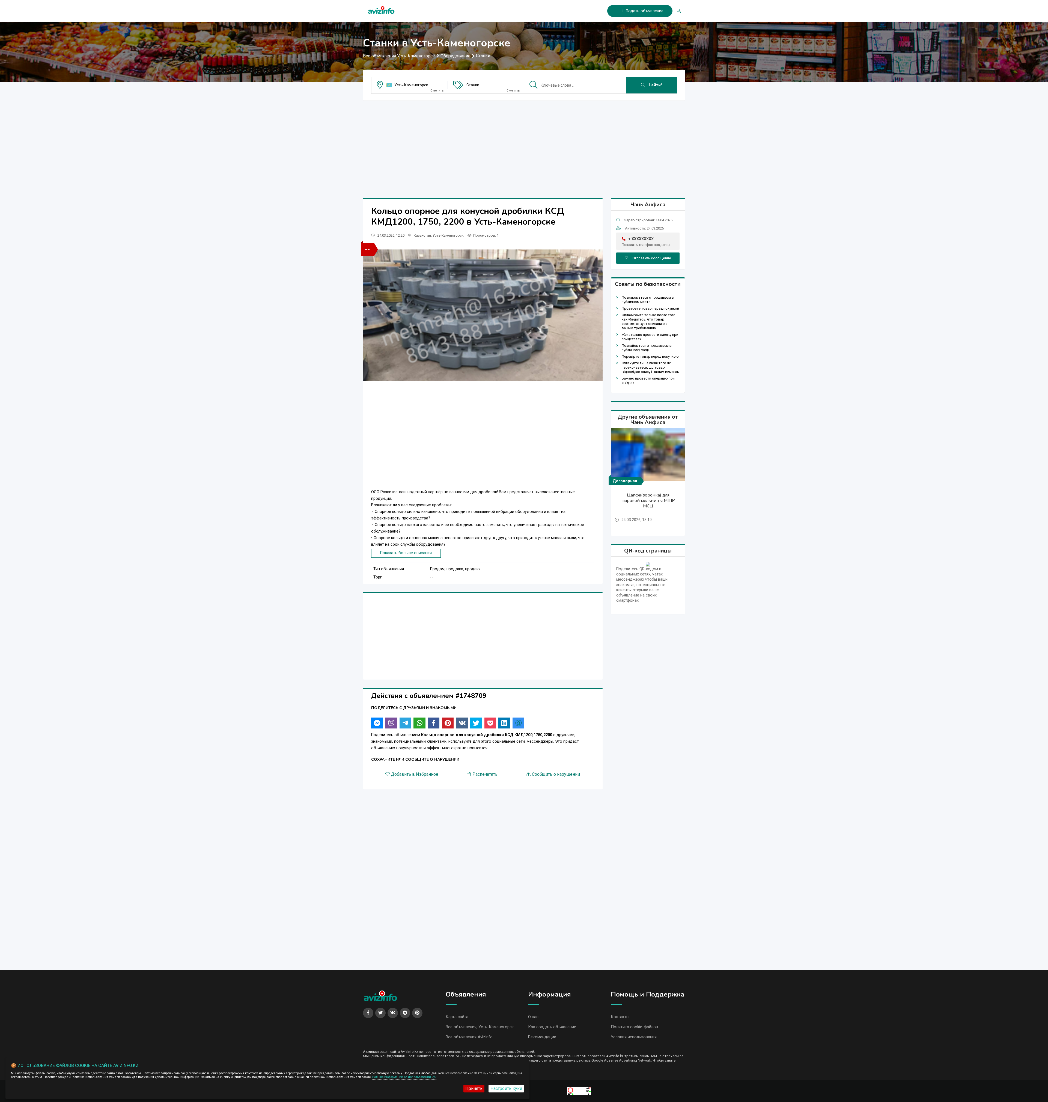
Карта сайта (457, 1016)
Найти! (655, 85)
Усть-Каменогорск (411, 85)
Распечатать (485, 774)
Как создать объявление (552, 1026)
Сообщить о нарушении (556, 774)
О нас (533, 1016)
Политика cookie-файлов (634, 1026)
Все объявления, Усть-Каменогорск (480, 1026)
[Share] (377, 723)
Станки (483, 55)
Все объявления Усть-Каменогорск (399, 55)
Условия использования (634, 1037)
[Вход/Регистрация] (676, 11)
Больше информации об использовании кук (404, 1077)
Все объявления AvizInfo (469, 1037)
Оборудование (455, 55)
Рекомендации (542, 1037)
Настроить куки (506, 1088)
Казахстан (422, 235)
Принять (474, 1088)
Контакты (620, 1016)
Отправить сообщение (651, 258)
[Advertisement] (524, 143)
